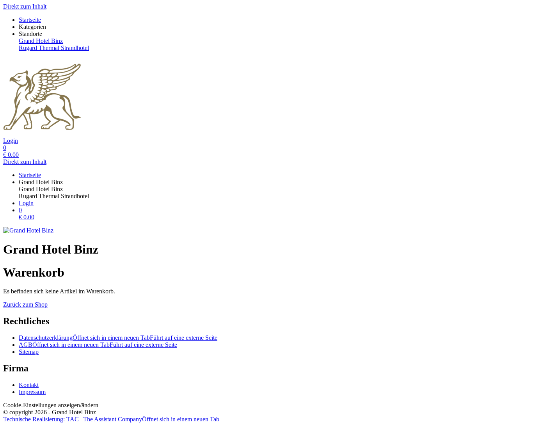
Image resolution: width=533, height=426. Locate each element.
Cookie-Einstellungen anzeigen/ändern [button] (50, 405)
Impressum (32, 392)
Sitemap (29, 351)
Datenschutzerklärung (118, 337)
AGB (98, 344)
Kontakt (29, 385)
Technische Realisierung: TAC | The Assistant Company (111, 419)
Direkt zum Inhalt (24, 6)
